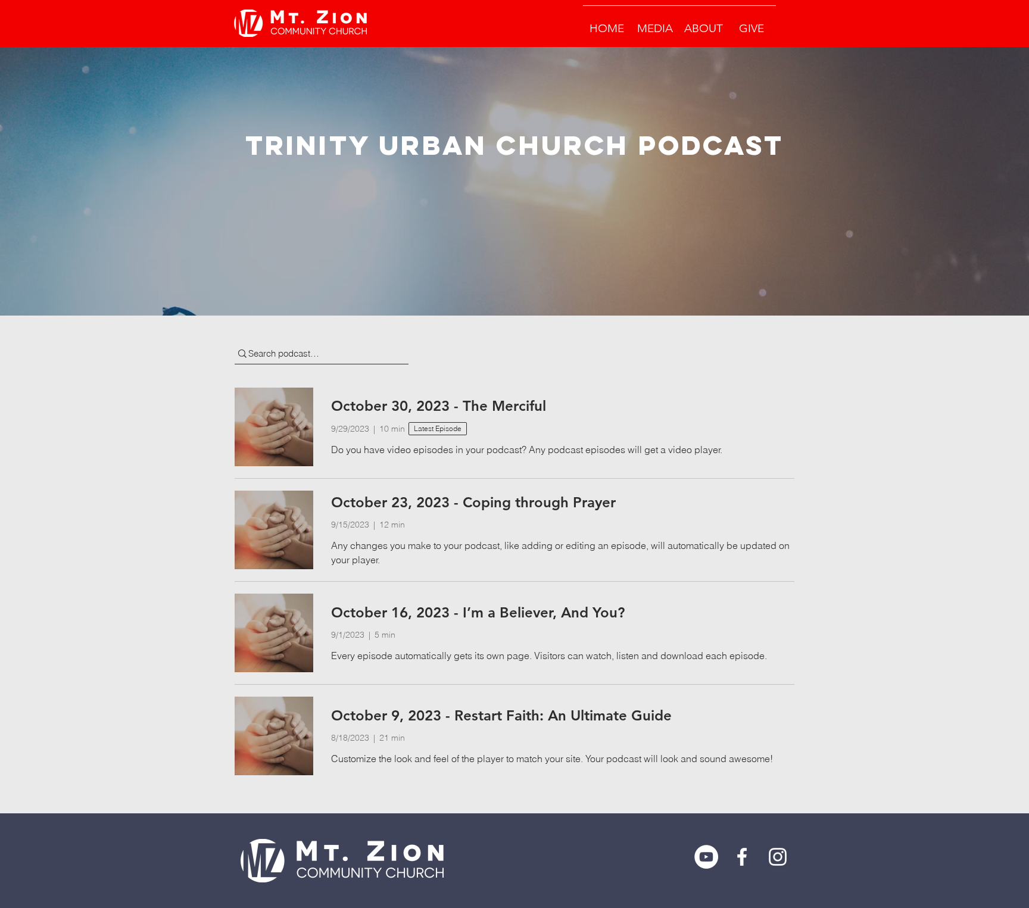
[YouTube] (706, 857)
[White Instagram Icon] (778, 857)
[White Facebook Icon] (742, 857)
